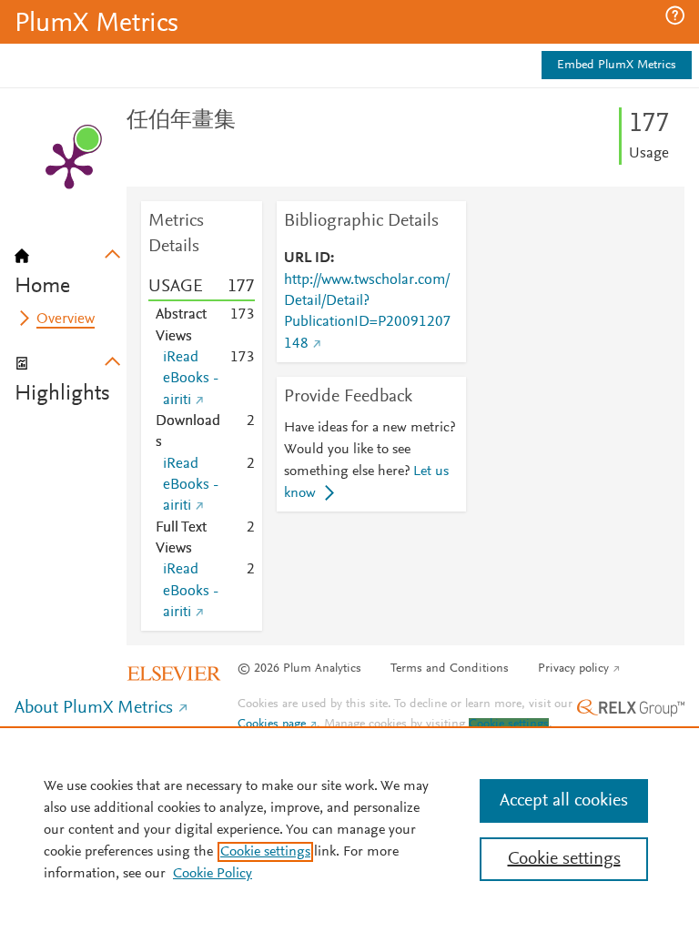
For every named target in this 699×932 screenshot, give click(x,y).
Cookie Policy (212, 873)
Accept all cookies (564, 801)
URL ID (307, 258)
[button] (674, 15)
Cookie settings (509, 724)
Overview (65, 319)
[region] (349, 829)
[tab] (71, 265)
